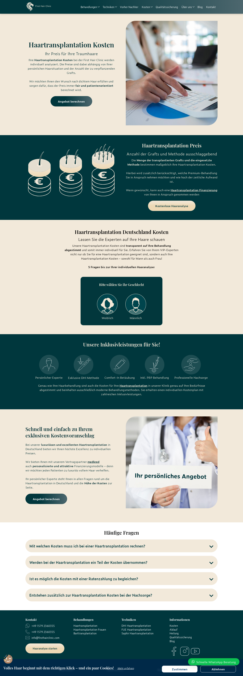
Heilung (174, 633)
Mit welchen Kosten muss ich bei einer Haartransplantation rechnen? (87, 546)
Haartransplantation (133, 385)
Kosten (174, 625)
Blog (200, 7)
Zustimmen (179, 669)
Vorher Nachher (129, 7)
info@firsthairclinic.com (45, 638)
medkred (93, 462)
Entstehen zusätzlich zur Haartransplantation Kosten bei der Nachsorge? (90, 595)
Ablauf (173, 629)
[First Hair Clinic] (38, 7)
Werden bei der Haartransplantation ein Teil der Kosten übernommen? (88, 562)
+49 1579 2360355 (43, 626)
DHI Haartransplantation (136, 625)
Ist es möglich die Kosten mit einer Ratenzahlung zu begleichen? (83, 578)
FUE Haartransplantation (136, 629)
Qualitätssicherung (167, 7)
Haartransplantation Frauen (89, 629)
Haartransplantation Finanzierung (194, 190)
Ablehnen (218, 669)
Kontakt (211, 7)
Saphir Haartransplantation (138, 633)
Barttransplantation (85, 633)
